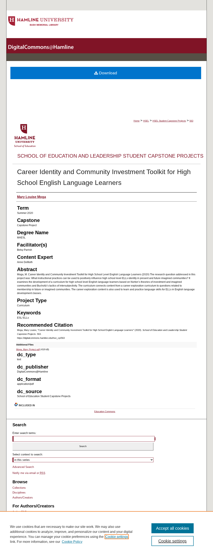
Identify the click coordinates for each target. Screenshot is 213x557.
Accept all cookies (172, 528)
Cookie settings (116, 536)
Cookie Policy (72, 541)
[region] (106, 534)
